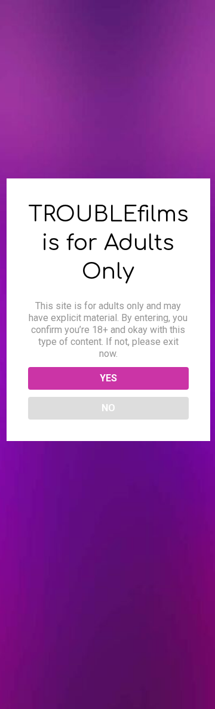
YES (108, 378)
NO (108, 408)
